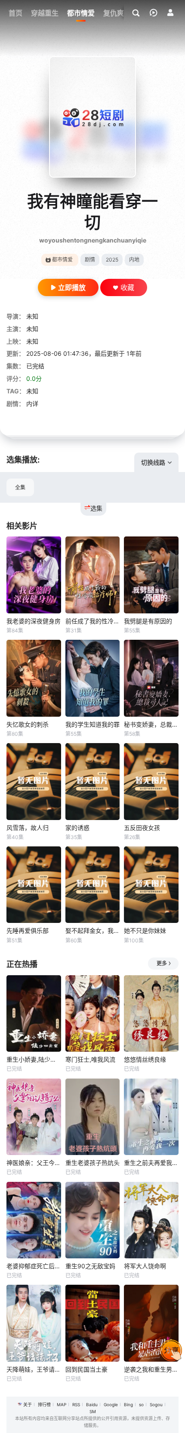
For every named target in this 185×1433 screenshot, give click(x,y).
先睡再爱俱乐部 (27, 930)
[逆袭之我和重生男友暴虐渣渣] (151, 1323)
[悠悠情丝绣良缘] (151, 1013)
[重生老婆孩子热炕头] (92, 1117)
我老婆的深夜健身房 (33, 621)
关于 (27, 1404)
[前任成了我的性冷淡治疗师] (92, 574)
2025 (112, 259)
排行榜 (44, 1404)
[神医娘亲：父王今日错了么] (33, 1117)
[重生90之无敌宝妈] (92, 1220)
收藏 (127, 287)
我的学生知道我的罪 (92, 724)
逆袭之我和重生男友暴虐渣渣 (151, 1369)
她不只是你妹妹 (145, 930)
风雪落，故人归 (27, 827)
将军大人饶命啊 (145, 1266)
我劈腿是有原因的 (148, 621)
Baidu (92, 1404)
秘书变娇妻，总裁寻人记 (151, 724)
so (141, 1404)
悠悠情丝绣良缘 (145, 1059)
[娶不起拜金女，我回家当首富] (92, 884)
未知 (32, 316)
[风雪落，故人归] (33, 781)
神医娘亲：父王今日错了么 (33, 1162)
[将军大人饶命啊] (151, 1220)
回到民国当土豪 (86, 1369)
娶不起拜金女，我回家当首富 (92, 930)
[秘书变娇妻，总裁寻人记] (151, 678)
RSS (76, 1404)
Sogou (156, 1404)
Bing (128, 1404)
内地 (134, 259)
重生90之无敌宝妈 (90, 1266)
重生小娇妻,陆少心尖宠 (33, 1059)
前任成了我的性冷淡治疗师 (92, 621)
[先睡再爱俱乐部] (33, 884)
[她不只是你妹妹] (151, 884)
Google (111, 1404)
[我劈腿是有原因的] (151, 574)
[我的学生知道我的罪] (92, 678)
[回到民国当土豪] (92, 1323)
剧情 (90, 259)
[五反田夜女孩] (151, 781)
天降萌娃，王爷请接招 (33, 1369)
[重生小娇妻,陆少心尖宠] (33, 1013)
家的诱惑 (77, 827)
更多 (162, 963)
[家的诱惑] (92, 781)
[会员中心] (170, 12)
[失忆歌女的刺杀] (33, 678)
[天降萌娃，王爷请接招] (33, 1323)
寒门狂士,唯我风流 (90, 1059)
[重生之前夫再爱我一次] (151, 1117)
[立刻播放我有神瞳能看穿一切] (92, 117)
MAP (61, 1404)
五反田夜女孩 (142, 827)
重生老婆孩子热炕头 (92, 1162)
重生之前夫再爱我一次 (151, 1162)
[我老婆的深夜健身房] (33, 574)
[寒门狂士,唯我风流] (92, 1013)
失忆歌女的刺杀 (27, 724)
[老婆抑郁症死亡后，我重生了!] (33, 1220)
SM (92, 1411)
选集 (96, 508)
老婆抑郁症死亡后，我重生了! (33, 1266)
